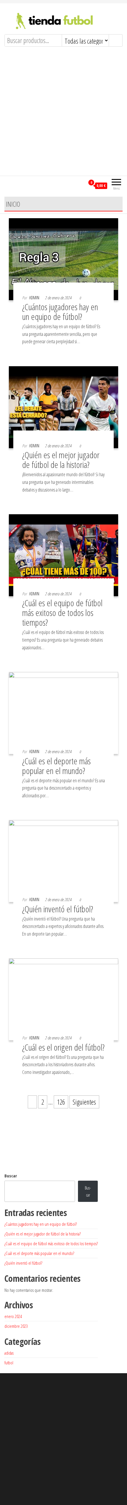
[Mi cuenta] (80, 185)
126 (61, 1102)
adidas (9, 1353)
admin (34, 297)
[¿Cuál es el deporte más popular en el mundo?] (63, 712)
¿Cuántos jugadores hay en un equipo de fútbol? (60, 312)
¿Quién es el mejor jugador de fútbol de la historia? (61, 460)
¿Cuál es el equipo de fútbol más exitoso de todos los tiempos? (62, 612)
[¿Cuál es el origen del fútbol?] (63, 998)
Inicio (13, 204)
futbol (8, 1363)
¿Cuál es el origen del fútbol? (63, 1047)
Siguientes (84, 1102)
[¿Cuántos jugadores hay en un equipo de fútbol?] (63, 258)
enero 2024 (13, 1316)
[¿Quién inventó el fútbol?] (63, 860)
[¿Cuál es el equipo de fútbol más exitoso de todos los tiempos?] (63, 554)
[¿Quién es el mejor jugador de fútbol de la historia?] (63, 406)
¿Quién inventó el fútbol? (57, 909)
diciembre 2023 (16, 1326)
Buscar (10, 1176)
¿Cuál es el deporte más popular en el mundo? (56, 766)
